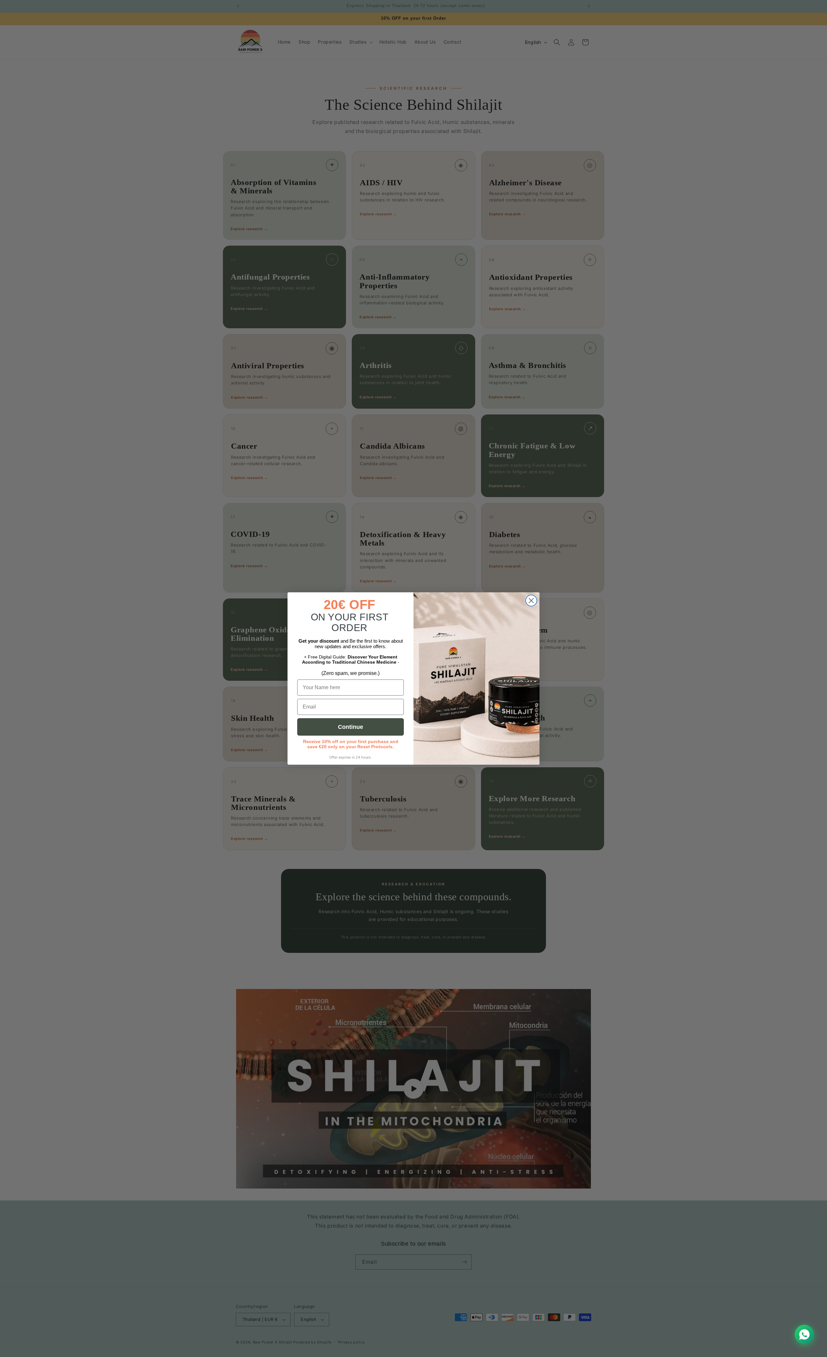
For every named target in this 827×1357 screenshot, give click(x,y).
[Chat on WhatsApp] (804, 1334)
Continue (350, 727)
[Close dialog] (531, 600)
